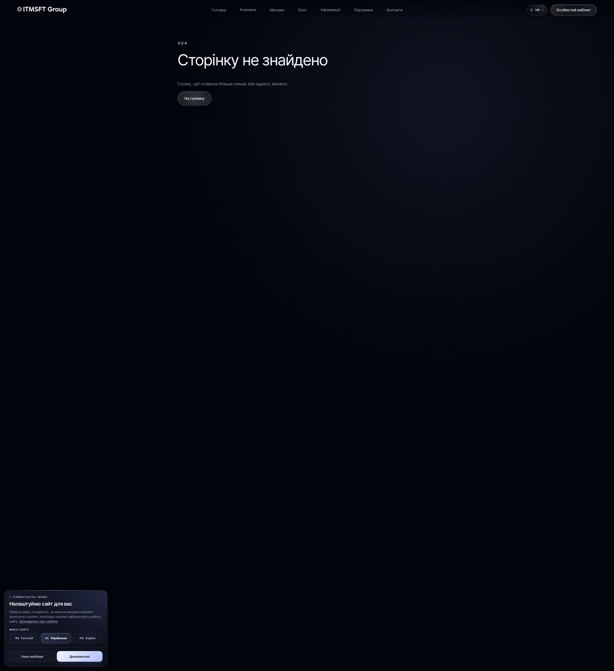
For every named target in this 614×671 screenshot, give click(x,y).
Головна (219, 10)
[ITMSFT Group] (42, 10)
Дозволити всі (80, 656)
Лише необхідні (32, 656)
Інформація (330, 9)
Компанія (248, 9)
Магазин (277, 10)
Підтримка (363, 10)
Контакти (395, 10)
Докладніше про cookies (39, 621)
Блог (302, 10)
